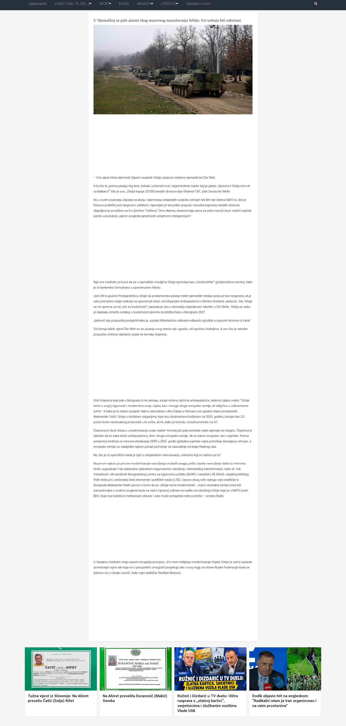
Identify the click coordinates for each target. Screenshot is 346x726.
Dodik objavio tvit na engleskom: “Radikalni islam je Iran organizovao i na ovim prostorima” (284, 701)
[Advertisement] (173, 145)
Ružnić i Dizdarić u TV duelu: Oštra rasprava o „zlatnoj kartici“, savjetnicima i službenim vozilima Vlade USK (207, 703)
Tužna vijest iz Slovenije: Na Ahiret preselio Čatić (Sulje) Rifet (58, 698)
